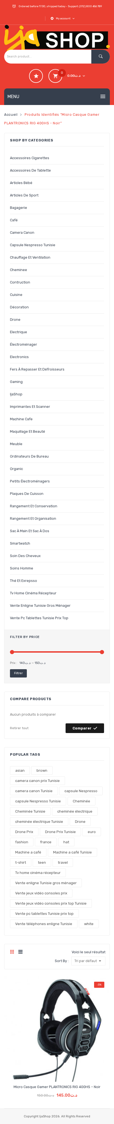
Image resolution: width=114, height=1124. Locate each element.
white (89, 924)
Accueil (10, 114)
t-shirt (20, 862)
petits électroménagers (30, 481)
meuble (16, 444)
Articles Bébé (21, 183)
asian (20, 770)
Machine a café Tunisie (72, 852)
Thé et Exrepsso (23, 581)
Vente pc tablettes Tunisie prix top (39, 618)
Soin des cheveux (25, 556)
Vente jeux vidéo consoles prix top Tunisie (51, 903)
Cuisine (16, 295)
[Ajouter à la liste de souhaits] (47, 1073)
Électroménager (23, 344)
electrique (18, 332)
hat (66, 842)
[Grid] (12, 952)
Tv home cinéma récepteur (33, 593)
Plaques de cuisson (26, 494)
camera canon (22, 232)
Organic (16, 469)
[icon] (36, 76)
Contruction (20, 282)
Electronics (19, 357)
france (45, 842)
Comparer (82, 728)
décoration (19, 307)
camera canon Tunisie (34, 791)
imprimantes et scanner (30, 407)
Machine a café (28, 852)
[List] (20, 952)
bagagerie (18, 208)
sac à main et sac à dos (29, 531)
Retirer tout (19, 728)
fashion (21, 842)
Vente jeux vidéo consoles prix (41, 893)
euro (92, 832)
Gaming (16, 382)
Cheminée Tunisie (30, 811)
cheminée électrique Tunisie (39, 822)
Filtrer (18, 673)
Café (14, 220)
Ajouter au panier (57, 1091)
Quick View (67, 1073)
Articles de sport (24, 195)
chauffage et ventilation (30, 257)
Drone (80, 822)
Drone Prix (24, 832)
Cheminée (81, 801)
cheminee (18, 270)
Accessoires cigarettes (29, 158)
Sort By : (62, 961)
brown (42, 770)
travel (63, 862)
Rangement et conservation (33, 506)
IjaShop (16, 394)
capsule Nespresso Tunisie (32, 245)
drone (15, 319)
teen (42, 862)
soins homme (21, 568)
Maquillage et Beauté (27, 431)
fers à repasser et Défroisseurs (37, 369)
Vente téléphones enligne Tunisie (43, 924)
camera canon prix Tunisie (37, 781)
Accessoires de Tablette (30, 170)
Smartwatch (20, 543)
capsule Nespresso (80, 791)
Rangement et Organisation (33, 518)
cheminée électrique (74, 811)
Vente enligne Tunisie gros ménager (40, 605)
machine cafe (21, 419)
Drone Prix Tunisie (60, 832)
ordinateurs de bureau (29, 456)
